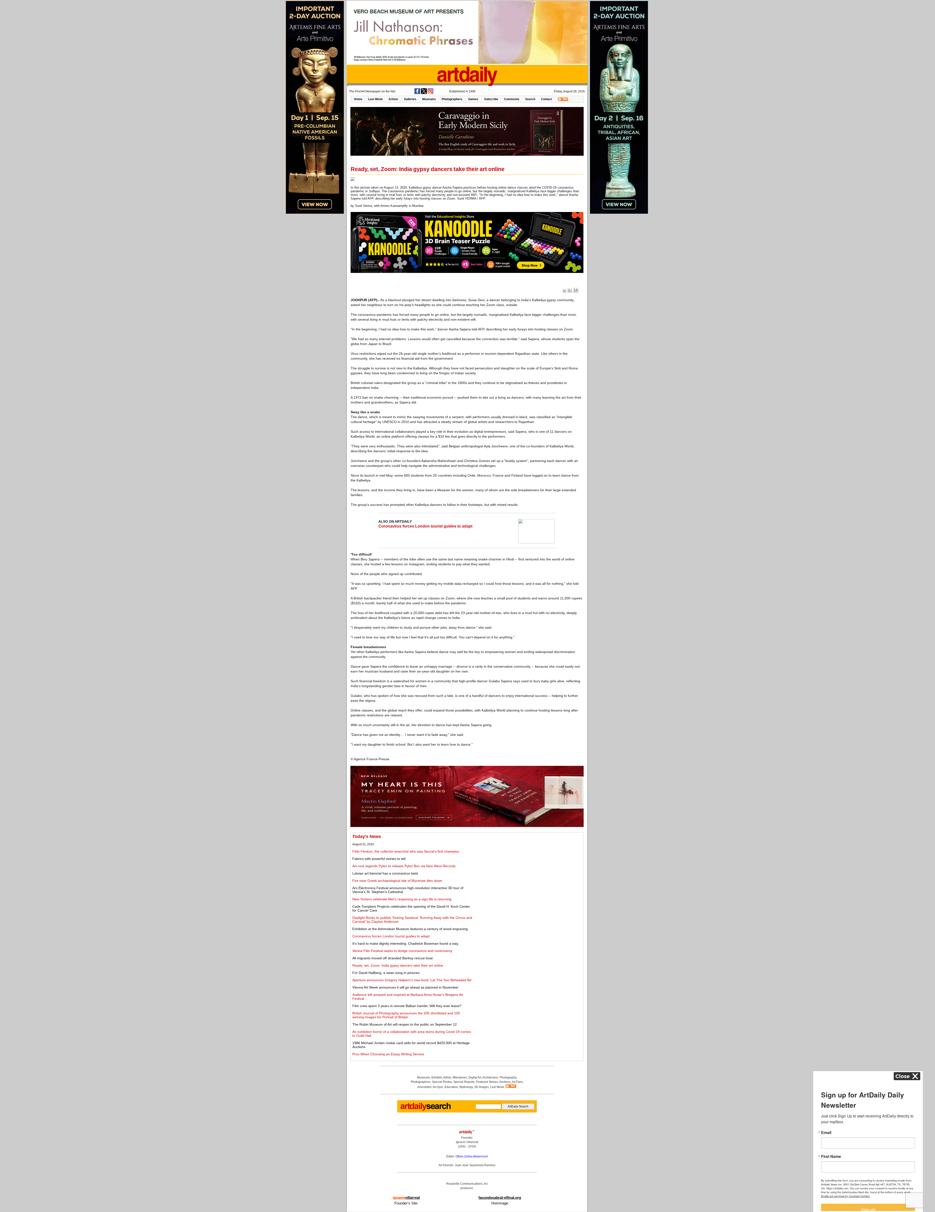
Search (530, 99)
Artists (393, 99)
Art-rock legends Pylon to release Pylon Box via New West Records (404, 866)
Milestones (460, 1077)
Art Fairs (517, 1082)
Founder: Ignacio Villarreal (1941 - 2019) (467, 1142)
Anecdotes (424, 1087)
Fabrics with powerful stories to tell (378, 859)
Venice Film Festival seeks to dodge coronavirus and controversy (402, 951)
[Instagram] (430, 93)
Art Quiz (438, 1087)
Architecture (490, 1077)
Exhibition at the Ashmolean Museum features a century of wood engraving (410, 929)
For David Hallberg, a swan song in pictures (386, 973)
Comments (511, 99)
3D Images (481, 1087)
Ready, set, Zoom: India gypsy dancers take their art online (397, 965)
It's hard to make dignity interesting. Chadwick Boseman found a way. (405, 943)
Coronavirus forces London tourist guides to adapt (425, 526)
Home (358, 99)
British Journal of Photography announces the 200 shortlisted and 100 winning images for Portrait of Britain (406, 1015)
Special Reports (464, 1082)
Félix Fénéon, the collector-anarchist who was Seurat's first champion (405, 851)
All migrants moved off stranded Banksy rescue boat (392, 958)
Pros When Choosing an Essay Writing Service (388, 1054)
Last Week (375, 99)
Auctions (505, 1082)
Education (451, 1087)
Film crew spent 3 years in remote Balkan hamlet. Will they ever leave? (406, 1006)
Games (473, 99)
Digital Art (474, 1077)
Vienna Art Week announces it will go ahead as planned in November (405, 987)
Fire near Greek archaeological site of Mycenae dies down (397, 881)
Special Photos (442, 1082)
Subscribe (491, 99)
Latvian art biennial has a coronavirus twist (385, 873)
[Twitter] (424, 93)
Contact (546, 99)
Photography (508, 1077)
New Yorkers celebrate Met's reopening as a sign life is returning (401, 899)
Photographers (452, 99)
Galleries (410, 99)
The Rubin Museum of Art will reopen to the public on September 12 (404, 1024)
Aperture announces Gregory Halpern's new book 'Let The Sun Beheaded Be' (412, 980)
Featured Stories (487, 1082)
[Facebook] (417, 93)
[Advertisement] (527, 868)
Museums (429, 99)
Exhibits (436, 1077)
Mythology (466, 1087)
